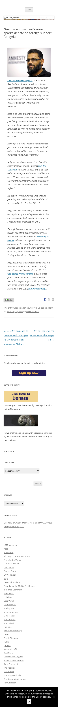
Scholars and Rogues (13, 656)
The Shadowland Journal (15, 679)
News (29, 307)
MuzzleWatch (10, 623)
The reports (19, 80)
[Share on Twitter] (49, 299)
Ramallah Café (10, 649)
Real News (8, 653)
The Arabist (9, 671)
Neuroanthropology (13, 630)
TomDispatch (10, 682)
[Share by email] (53, 299)
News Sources (32, 311)
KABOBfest (9, 593)
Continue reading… (37, 288)
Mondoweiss (9, 619)
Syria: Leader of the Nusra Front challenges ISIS (42, 335)
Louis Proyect (10, 604)
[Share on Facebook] (45, 299)
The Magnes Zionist (12, 675)
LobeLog (8, 597)
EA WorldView (10, 574)
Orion (6, 634)
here (13, 440)
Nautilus (7, 626)
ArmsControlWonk (12, 560)
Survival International (14, 660)
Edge (6, 578)
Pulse (6, 641)
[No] (54, 696)
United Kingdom (45, 307)
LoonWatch (9, 600)
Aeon (6, 548)
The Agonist (9, 667)
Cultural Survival (11, 563)
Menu (29, 10)
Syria (34, 307)
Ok (29, 701)
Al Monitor (8, 552)
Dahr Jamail (9, 567)
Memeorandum (11, 612)
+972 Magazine (10, 545)
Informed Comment (13, 589)
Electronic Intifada (12, 582)
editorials (48, 432)
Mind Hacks (9, 615)
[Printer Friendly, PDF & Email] (9, 299)
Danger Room (10, 571)
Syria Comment (11, 664)
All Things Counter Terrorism (17, 556)
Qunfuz (7, 645)
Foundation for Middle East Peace (19, 586)
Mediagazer (9, 608)
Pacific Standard (11, 638)
